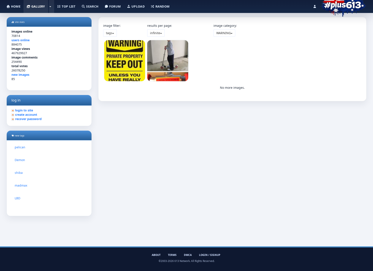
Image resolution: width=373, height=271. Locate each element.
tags (109, 33)
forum (114, 6)
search (91, 6)
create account (26, 115)
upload (138, 6)
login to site (24, 110)
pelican (20, 147)
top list (68, 6)
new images (20, 75)
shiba (19, 173)
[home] (343, 5)
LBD (17, 198)
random (161, 6)
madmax (21, 185)
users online (20, 40)
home (15, 6)
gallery (37, 6)
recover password (28, 119)
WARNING (223, 33)
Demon (20, 160)
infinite (155, 33)
